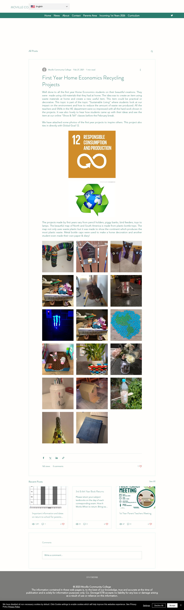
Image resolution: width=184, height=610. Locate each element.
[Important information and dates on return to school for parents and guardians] (48, 497)
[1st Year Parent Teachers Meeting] (135, 497)
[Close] (180, 605)
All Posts (33, 51)
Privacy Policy (14, 606)
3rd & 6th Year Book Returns (90, 491)
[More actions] (140, 69)
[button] (112, 15)
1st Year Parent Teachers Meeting (135, 513)
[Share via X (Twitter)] (50, 458)
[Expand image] (58, 256)
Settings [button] (146, 605)
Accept (172, 605)
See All (152, 481)
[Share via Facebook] (43, 458)
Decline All (158, 605)
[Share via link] (63, 458)
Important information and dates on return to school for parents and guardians (47, 515)
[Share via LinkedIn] (56, 458)
